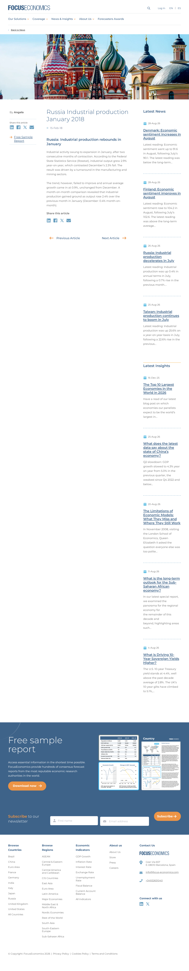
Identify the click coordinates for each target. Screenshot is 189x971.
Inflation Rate (84, 861)
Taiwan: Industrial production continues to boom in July (161, 316)
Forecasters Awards (111, 19)
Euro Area (14, 867)
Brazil (11, 856)
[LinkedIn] (141, 904)
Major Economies (52, 899)
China (11, 861)
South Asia (48, 923)
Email (104, 814)
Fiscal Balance (84, 885)
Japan (11, 893)
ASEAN (46, 856)
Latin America (50, 893)
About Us (85, 19)
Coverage (38, 19)
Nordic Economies (53, 912)
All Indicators (83, 899)
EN (171, 8)
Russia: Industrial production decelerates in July (158, 257)
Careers (113, 868)
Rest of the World (52, 917)
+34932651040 (154, 880)
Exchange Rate (85, 872)
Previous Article (68, 238)
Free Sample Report (23, 139)
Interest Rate (83, 867)
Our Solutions (17, 19)
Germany (13, 877)
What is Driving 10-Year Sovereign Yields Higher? (161, 659)
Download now (24, 786)
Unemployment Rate (85, 879)
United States (16, 909)
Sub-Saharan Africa (53, 936)
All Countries (15, 914)
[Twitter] (148, 904)
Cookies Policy (80, 953)
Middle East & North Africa (50, 906)
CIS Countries (50, 878)
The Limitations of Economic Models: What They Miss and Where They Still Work (161, 517)
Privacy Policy (61, 953)
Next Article (110, 238)
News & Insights (62, 19)
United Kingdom (18, 904)
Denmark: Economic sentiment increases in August (162, 134)
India (11, 883)
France (12, 872)
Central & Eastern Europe (52, 863)
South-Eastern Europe (50, 930)
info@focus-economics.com (162, 872)
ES (179, 8)
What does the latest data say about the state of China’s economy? (160, 449)
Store (112, 857)
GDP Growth (83, 856)
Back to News (18, 30)
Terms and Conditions (105, 953)
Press (112, 862)
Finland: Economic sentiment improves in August (162, 193)
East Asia (47, 883)
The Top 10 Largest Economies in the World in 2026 (158, 389)
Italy (10, 888)
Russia (12, 898)
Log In (161, 8)
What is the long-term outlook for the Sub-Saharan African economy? (161, 584)
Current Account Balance (86, 892)
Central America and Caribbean (51, 871)
